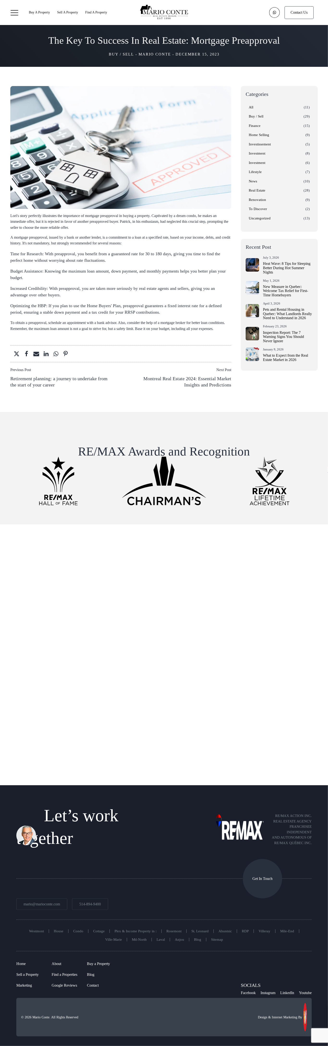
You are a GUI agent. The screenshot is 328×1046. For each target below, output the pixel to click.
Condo (78, 931)
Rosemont (174, 931)
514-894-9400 (90, 904)
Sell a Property (67, 12)
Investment (257, 153)
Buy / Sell (121, 54)
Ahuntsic (225, 931)
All (251, 107)
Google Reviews (64, 985)
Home (21, 963)
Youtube (305, 992)
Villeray (264, 931)
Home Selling (259, 135)
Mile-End (287, 931)
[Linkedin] (44, 354)
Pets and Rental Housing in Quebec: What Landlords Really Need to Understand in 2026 (287, 313)
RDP (245, 931)
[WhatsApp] (54, 354)
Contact (93, 985)
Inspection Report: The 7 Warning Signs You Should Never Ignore (283, 336)
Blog (197, 939)
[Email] (34, 354)
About (56, 963)
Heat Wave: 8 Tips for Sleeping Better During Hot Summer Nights (286, 268)
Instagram (268, 992)
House (58, 931)
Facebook (248, 992)
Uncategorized (260, 218)
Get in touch (262, 878)
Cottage (99, 931)
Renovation (257, 200)
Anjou (179, 939)
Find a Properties (64, 974)
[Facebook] (25, 354)
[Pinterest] (64, 354)
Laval (161, 939)
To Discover (258, 209)
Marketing (24, 985)
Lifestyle (255, 172)
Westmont (36, 931)
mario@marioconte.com (42, 904)
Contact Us (299, 12)
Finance (255, 126)
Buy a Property (39, 12)
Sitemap (217, 939)
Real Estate (257, 190)
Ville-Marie (113, 939)
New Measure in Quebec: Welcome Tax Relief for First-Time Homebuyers (285, 291)
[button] (14, 12)
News (253, 181)
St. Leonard (200, 931)
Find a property (96, 12)
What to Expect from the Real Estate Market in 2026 (285, 357)
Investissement (260, 144)
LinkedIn (287, 992)
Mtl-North (139, 939)
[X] (15, 354)
